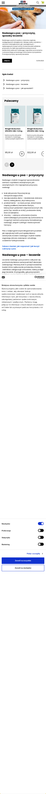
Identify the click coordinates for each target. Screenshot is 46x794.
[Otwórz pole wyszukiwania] (37, 2)
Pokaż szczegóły (33, 554)
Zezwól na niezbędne (23, 568)
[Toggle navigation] (3, 2)
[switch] (41, 531)
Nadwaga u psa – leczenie (17, 84)
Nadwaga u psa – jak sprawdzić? (19, 88)
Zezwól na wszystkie (23, 561)
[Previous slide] (6, 164)
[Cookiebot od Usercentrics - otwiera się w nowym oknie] (34, 277)
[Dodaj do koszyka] (21, 153)
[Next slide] (12, 164)
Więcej (7, 61)
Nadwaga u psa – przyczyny (17, 80)
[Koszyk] (42, 2)
